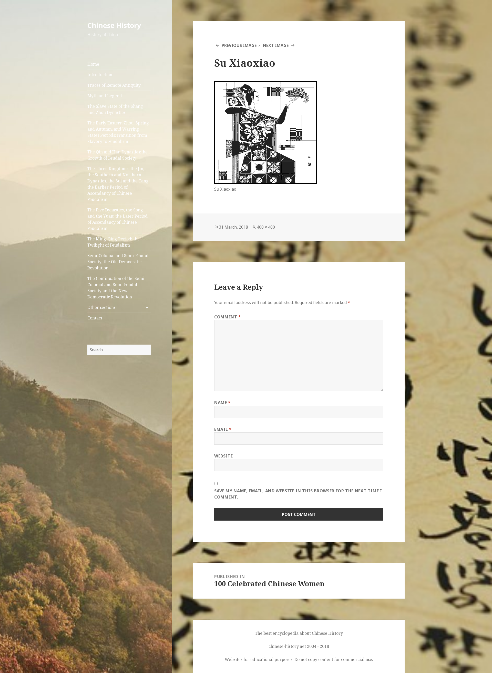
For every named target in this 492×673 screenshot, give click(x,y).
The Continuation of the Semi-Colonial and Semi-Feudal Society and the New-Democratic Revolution (116, 288)
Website (223, 456)
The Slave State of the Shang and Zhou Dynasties (115, 109)
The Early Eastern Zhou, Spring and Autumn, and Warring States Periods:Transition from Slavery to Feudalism (118, 132)
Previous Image (239, 45)
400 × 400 (266, 227)
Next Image (276, 45)
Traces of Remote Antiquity (114, 85)
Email (222, 429)
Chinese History (114, 25)
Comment (227, 317)
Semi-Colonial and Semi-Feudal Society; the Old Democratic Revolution (117, 262)
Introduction (99, 74)
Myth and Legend (104, 96)
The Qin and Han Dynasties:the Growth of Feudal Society (117, 155)
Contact (94, 318)
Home (93, 64)
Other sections (101, 307)
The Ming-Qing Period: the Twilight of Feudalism (113, 242)
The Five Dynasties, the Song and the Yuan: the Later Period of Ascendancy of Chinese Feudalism (117, 219)
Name (222, 402)
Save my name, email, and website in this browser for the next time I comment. (298, 494)
